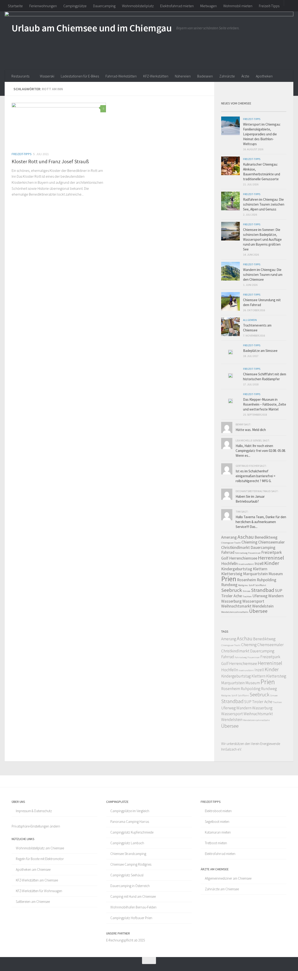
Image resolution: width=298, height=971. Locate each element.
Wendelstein (263, 606)
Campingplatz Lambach (127, 843)
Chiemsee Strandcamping (128, 853)
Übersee (258, 611)
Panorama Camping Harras (129, 821)
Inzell (259, 563)
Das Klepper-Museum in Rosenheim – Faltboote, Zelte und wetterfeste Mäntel (264, 404)
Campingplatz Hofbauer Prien (131, 918)
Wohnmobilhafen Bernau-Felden (133, 907)
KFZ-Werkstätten (155, 76)
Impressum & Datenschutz (34, 811)
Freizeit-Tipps (269, 5)
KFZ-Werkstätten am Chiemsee (37, 880)
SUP (278, 590)
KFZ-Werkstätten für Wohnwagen (39, 891)
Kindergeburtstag (236, 568)
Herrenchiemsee (243, 558)
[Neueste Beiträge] (229, 109)
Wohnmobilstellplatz (138, 5)
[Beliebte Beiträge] (245, 109)
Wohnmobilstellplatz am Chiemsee (40, 848)
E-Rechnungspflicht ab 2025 (125, 940)
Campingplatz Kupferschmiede (131, 832)
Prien (228, 578)
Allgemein (250, 320)
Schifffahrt (260, 585)
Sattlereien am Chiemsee (33, 901)
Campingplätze (75, 5)
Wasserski (47, 76)
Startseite (15, 5)
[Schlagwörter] (278, 109)
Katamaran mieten (218, 832)
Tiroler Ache (231, 595)
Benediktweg (266, 537)
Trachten (247, 596)
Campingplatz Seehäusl (126, 875)
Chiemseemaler (271, 542)
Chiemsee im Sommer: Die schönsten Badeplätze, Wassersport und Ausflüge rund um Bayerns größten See (262, 239)
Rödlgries (243, 585)
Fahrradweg (241, 552)
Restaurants (20, 76)
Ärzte (245, 76)
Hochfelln (229, 563)
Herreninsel (271, 557)
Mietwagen (208, 5)
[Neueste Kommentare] (262, 109)
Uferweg (260, 595)
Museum (275, 573)
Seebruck (231, 590)
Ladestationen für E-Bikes (80, 76)
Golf (224, 558)
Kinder (271, 563)
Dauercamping (104, 5)
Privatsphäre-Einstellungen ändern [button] (36, 826)
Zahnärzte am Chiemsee (222, 889)
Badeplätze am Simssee (260, 350)
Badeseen (205, 76)
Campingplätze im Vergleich (129, 811)
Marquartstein (255, 573)
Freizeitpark (271, 552)
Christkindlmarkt (235, 547)
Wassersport (253, 601)
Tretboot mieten (216, 843)
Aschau (245, 537)
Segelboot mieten (217, 821)
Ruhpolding (266, 579)
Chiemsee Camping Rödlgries (130, 864)
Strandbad (262, 590)
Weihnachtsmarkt (236, 606)
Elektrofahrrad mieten (177, 5)
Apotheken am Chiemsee (33, 869)
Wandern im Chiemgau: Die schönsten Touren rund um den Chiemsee (262, 274)
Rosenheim (246, 579)
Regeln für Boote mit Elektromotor (40, 859)
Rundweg (229, 584)
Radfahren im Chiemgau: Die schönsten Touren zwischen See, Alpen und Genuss (263, 204)
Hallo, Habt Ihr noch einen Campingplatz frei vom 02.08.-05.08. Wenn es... (261, 451)
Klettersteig (231, 573)
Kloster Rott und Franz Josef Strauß (50, 161)
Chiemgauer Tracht (231, 542)
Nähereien (183, 76)
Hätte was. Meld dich (251, 429)
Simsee (246, 591)
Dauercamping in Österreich (130, 886)
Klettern (260, 568)
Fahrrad (227, 552)
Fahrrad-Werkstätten (121, 76)
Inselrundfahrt (246, 564)
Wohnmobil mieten (237, 5)
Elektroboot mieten (218, 811)
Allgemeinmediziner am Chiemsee (228, 878)
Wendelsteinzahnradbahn (234, 612)
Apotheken (264, 76)
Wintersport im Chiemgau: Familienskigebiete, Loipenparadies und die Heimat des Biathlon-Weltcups (262, 134)
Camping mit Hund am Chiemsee (133, 896)
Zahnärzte (227, 76)
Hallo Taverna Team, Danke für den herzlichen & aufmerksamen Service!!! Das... (261, 522)
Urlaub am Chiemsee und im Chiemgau (92, 28)
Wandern (276, 595)
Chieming (249, 542)
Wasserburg (231, 601)
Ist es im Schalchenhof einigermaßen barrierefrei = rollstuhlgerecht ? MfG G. (255, 476)
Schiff (251, 585)
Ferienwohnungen (43, 5)
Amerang (229, 537)
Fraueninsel (254, 552)
